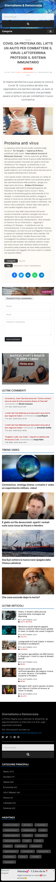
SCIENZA (23, 649)
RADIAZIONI (43, 851)
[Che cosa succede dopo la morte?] (28, 581)
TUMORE (35, 857)
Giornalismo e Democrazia (20, 714)
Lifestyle (7, 803)
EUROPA (27, 836)
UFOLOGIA (9, 862)
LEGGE (38, 841)
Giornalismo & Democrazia (23, 5)
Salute (6, 782)
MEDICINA (18, 266)
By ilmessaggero (42, 72)
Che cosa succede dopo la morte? (21, 597)
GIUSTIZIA (41, 836)
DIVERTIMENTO (11, 836)
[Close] (53, 870)
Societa (7, 776)
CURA (25, 266)
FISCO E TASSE (11, 825)
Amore (6, 797)
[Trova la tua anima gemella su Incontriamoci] (28, 369)
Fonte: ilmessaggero (24, 72)
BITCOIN (27, 825)
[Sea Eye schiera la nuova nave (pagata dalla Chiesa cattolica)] (28, 543)
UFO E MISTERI (26, 622)
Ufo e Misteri (9, 792)
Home (28, 40)
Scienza (7, 808)
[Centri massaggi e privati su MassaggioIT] (28, 291)
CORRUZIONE (28, 830)
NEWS (22, 664)
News (6, 771)
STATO (23, 857)
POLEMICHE (27, 851)
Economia (8, 787)
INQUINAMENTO (11, 841)
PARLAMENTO (10, 851)
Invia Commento (13, 339)
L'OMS (26, 841)
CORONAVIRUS (35, 266)
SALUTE (28, 69)
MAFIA (7, 846)
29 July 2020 (9, 72)
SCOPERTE (9, 857)
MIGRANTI (36, 846)
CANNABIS (41, 825)
